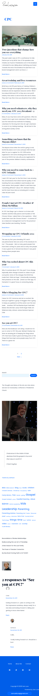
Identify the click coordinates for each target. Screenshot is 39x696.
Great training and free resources (19, 80)
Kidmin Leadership (14, 504)
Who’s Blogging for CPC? (14, 292)
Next (19, 357)
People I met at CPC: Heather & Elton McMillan (18, 204)
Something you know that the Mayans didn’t (16, 140)
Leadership (9, 509)
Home (10, 664)
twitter (29, 520)
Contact (28, 664)
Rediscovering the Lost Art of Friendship (14, 542)
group (14, 499)
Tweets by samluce (8, 478)
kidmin (5, 503)
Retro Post (21, 516)
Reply (7, 615)
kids (23, 503)
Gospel (30, 495)
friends (18, 495)
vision (9, 524)
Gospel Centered (7, 499)
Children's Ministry (7, 490)
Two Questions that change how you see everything (18, 50)
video (4, 523)
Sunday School (29, 516)
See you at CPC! (9, 323)
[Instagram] (23, 670)
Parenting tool (20, 513)
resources (14, 516)
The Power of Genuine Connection (13, 549)
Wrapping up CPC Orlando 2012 (18, 233)
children (31, 488)
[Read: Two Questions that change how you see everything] (19, 36)
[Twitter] (16, 670)
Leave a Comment (7, 83)
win (20, 524)
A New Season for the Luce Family (13, 546)
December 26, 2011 (16, 630)
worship (24, 524)
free (14, 495)
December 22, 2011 (11, 598)
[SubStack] (29, 670)
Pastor (28, 513)
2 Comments (6, 236)
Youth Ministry (6, 526)
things (13, 519)
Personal (33, 513)
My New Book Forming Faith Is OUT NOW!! (15, 553)
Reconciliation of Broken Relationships (14, 538)
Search (4, 373)
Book (20, 488)
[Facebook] (9, 670)
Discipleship (23, 490)
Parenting (23, 509)
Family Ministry (6, 495)
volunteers (14, 524)
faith (29, 491)
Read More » (6, 74)
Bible (4, 488)
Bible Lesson (10, 488)
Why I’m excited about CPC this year (17, 263)
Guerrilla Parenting (22, 499)
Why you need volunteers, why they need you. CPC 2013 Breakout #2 (19, 109)
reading (8, 516)
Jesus (32, 499)
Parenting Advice (9, 513)
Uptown (34, 520)
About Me (19, 664)
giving (23, 495)
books (25, 488)
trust (24, 520)
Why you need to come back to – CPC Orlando (18, 171)
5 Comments (6, 113)
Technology (5, 520)
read (3, 516)
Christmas (16, 490)
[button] (19, 693)
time (19, 519)
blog (16, 488)
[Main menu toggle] (35, 4)
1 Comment (5, 267)
